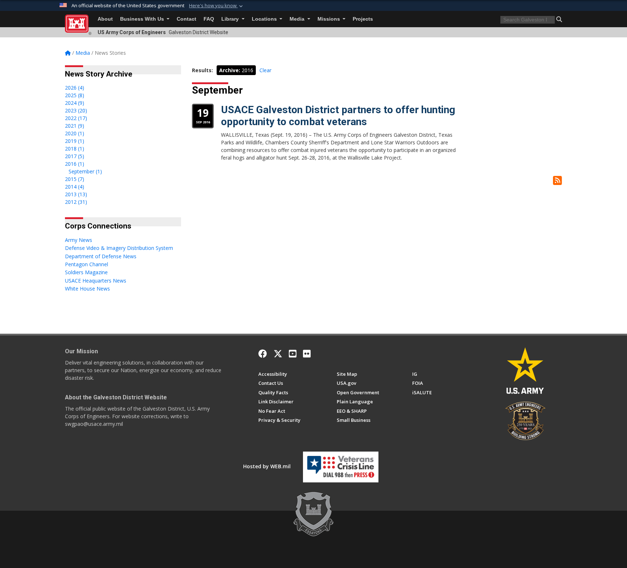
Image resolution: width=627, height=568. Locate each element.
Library (230, 19)
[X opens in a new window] (278, 353)
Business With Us (142, 19)
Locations (265, 19)
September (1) (85, 171)
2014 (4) (74, 186)
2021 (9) (74, 125)
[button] (216, 5)
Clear (265, 70)
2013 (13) (76, 194)
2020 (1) (74, 133)
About (105, 19)
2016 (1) (74, 163)
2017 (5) (74, 156)
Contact (186, 19)
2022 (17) (76, 118)
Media (298, 19)
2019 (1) (74, 140)
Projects (363, 19)
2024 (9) (74, 102)
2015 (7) (74, 179)
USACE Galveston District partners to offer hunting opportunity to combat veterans (338, 116)
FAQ (209, 19)
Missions (329, 19)
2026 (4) (74, 87)
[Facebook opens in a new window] (262, 353)
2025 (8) (74, 95)
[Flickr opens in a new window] (307, 353)
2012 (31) (76, 201)
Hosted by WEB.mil (267, 466)
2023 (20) (76, 110)
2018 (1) (74, 148)
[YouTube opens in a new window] (292, 353)
